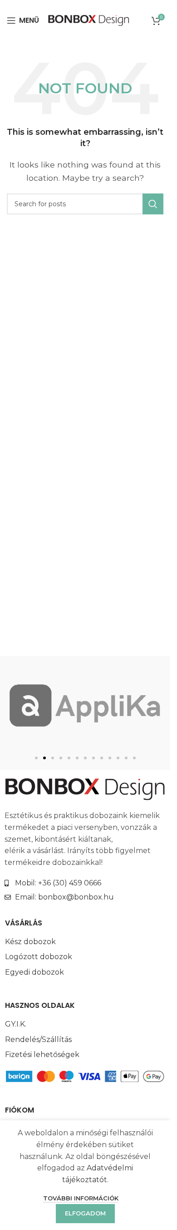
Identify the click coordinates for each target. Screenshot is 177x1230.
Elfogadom (85, 1213)
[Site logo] (88, 19)
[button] (36, 758)
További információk (80, 1198)
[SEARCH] (153, 203)
